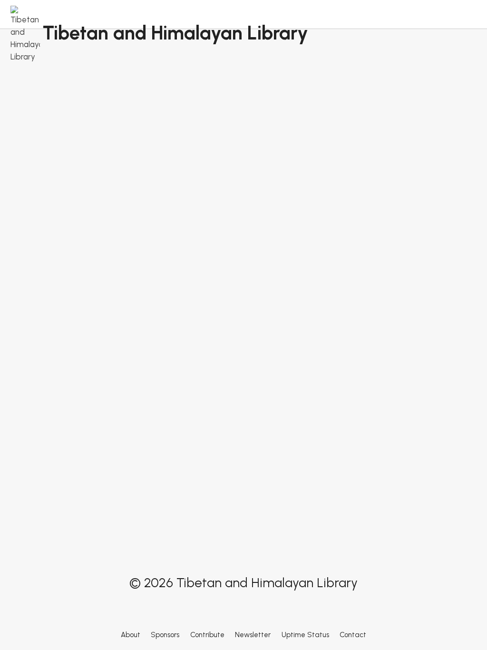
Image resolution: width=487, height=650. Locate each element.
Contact (353, 634)
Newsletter (253, 634)
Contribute (207, 634)
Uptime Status (305, 634)
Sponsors (165, 634)
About (130, 634)
